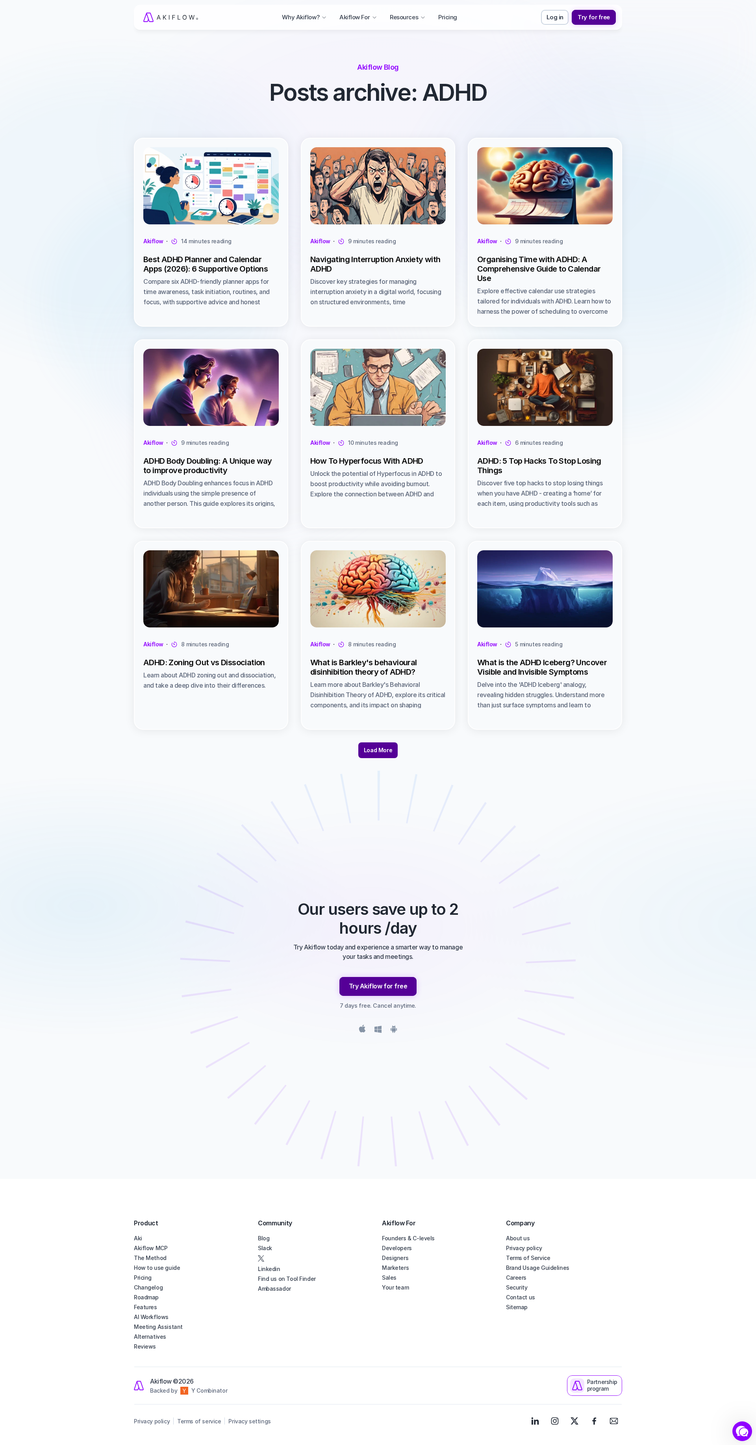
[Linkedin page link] (535, 1421)
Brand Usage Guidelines (537, 1267)
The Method (150, 1257)
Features (145, 1307)
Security (517, 1287)
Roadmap (146, 1297)
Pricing (143, 1277)
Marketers (395, 1267)
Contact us (520, 1297)
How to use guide (157, 1267)
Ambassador (274, 1288)
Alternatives (150, 1336)
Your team (395, 1287)
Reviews (145, 1346)
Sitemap (517, 1307)
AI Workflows (151, 1317)
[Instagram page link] (555, 1421)
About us (518, 1238)
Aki (138, 1238)
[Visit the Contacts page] (614, 1421)
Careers (516, 1277)
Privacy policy (524, 1248)
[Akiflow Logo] (170, 17)
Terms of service (199, 1421)
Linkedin (269, 1269)
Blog (263, 1238)
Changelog (148, 1287)
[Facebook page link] (594, 1421)
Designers (395, 1257)
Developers (397, 1248)
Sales (389, 1277)
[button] (742, 1431)
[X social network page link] (316, 1258)
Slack (265, 1248)
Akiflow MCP (150, 1248)
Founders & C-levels (408, 1238)
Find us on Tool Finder (287, 1278)
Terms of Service (528, 1257)
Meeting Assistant (158, 1326)
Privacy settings (249, 1421)
